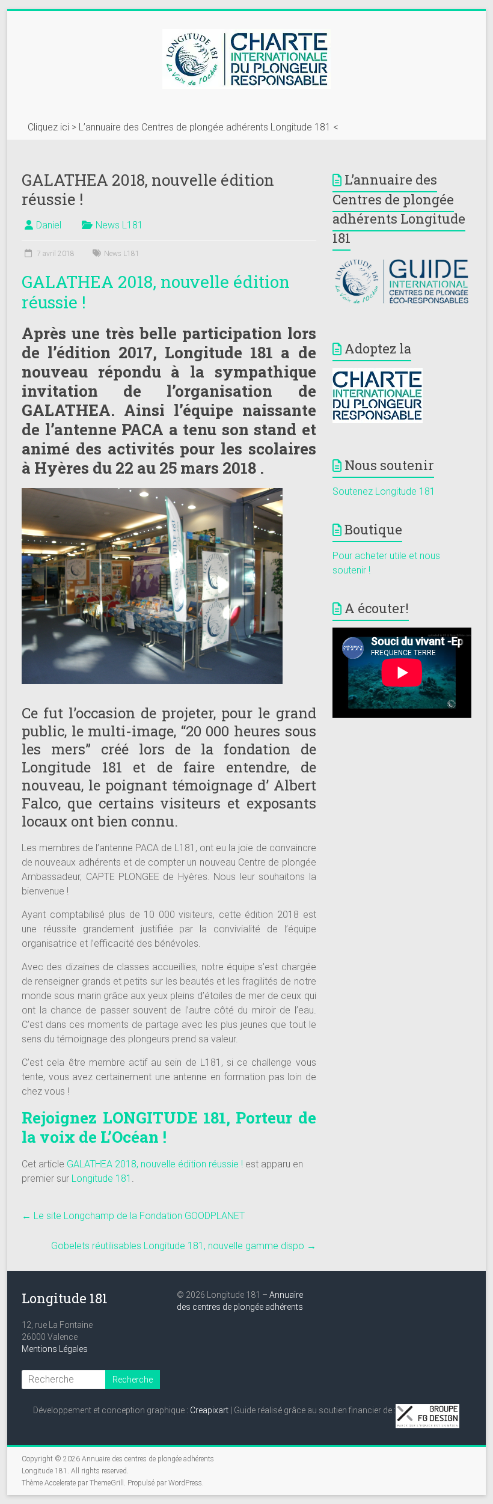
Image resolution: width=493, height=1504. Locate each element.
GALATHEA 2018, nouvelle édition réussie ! (156, 292)
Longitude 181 (102, 1178)
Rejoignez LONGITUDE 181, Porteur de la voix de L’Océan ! (169, 1127)
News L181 (119, 225)
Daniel (48, 225)
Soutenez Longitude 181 (383, 491)
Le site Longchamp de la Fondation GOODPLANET (133, 1215)
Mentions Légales (55, 1349)
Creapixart (209, 1410)
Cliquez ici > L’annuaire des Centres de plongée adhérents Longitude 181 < (183, 127)
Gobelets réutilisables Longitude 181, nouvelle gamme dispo (183, 1246)
